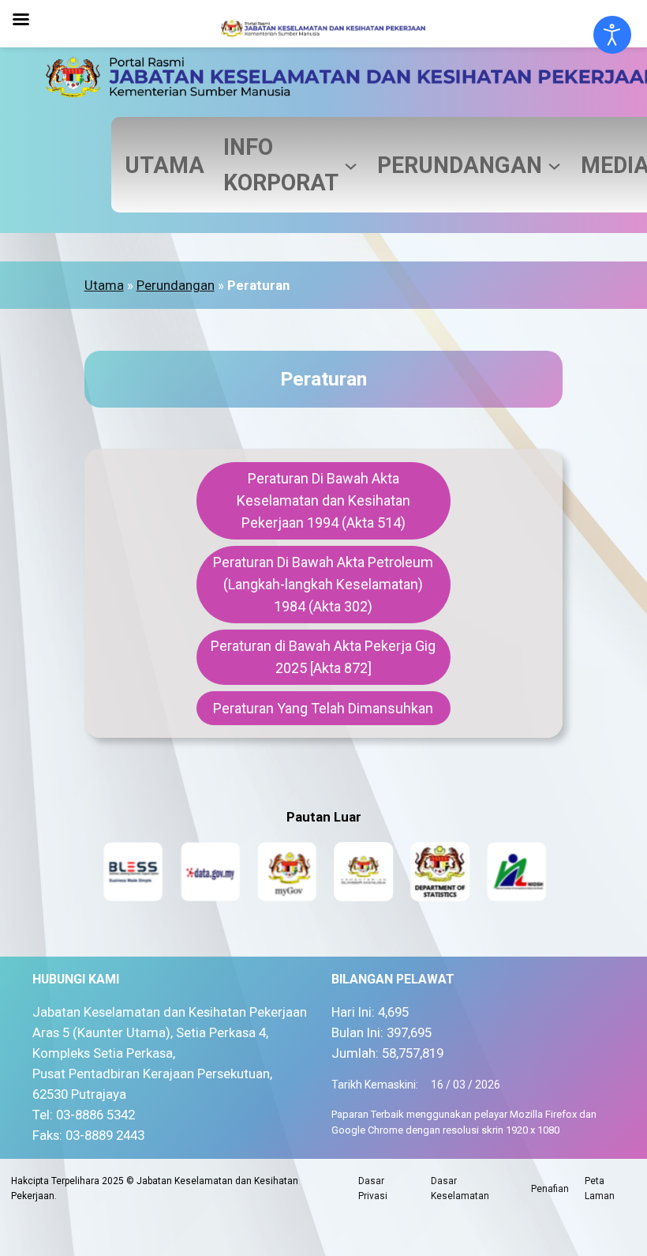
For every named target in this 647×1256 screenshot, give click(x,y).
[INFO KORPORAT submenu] (350, 164)
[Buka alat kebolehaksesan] (612, 35)
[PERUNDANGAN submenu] (554, 164)
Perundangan (176, 285)
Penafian (550, 1188)
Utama (104, 285)
